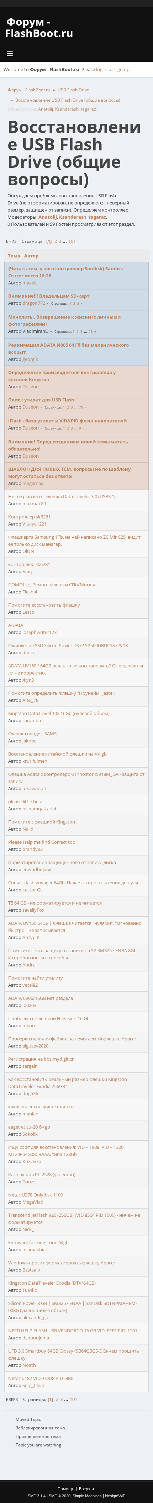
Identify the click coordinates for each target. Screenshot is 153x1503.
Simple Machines (87, 1496)
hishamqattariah (40, 808)
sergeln (30, 1066)
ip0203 (29, 1005)
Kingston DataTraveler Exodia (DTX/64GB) (52, 1283)
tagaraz (88, 109)
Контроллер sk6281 (29, 516)
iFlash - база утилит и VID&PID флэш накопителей (67, 420)
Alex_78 (30, 700)
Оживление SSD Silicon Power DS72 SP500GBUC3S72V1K (68, 645)
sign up (122, 69)
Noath (29, 1365)
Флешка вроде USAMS (32, 733)
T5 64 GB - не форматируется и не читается (55, 903)
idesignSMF (115, 1496)
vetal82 (30, 985)
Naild (27, 829)
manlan (30, 1113)
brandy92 (32, 849)
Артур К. (31, 937)
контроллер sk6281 (29, 564)
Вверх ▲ (87, 1488)
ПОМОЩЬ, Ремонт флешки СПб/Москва (52, 584)
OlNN (28, 551)
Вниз (11, 241)
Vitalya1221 (34, 524)
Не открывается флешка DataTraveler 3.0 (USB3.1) (62, 496)
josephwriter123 (39, 632)
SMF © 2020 (59, 1496)
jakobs (29, 740)
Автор (31, 255)
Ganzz (28, 1181)
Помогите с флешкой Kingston (41, 822)
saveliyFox (33, 910)
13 (91, 331)
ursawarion (34, 788)
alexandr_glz (35, 1317)
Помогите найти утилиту (35, 978)
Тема (14, 255)
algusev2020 (35, 1046)
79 (81, 407)
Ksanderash (67, 109)
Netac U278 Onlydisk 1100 (35, 1195)
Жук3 (28, 680)
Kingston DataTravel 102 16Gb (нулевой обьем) (59, 713)
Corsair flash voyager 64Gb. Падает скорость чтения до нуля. (73, 882)
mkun (28, 1025)
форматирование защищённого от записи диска (62, 862)
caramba (31, 720)
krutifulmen (34, 761)
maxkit (29, 282)
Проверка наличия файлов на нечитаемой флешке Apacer (72, 1038)
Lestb (28, 612)
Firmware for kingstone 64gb (38, 1242)
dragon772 (33, 303)
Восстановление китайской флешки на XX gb (57, 754)
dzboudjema (35, 1337)
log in (101, 69)
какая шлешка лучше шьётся (40, 1106)
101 (72, 241)
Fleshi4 (29, 591)
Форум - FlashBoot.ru (39, 27)
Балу (27, 571)
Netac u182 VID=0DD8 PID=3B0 (40, 1378)
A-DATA (15, 625)
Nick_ (28, 1229)
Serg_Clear (33, 1385)
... (65, 241)
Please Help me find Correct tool (42, 842)
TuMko (29, 1290)
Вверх (12, 1399)
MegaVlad (32, 1202)
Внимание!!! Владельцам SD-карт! (49, 296)
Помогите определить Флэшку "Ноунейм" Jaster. (61, 693)
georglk (30, 359)
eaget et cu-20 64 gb (29, 1127)
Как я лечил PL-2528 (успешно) (41, 1174)
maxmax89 (34, 503)
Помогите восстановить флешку (44, 605)
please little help (25, 801)
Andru (29, 964)
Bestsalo (31, 1270)
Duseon (30, 386)
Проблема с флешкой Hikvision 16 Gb (49, 1018)
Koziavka (31, 1161)
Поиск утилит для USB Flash (41, 399)
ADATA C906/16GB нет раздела (40, 998)
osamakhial (34, 1249)
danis (28, 652)
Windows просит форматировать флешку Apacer (61, 1262)
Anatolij (45, 109)
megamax (32, 483)
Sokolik (30, 1134)
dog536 (30, 1093)
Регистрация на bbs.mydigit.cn (41, 1059)
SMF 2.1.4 (37, 1496)
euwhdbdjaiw (36, 869)
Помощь (66, 1488)
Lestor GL (32, 889)
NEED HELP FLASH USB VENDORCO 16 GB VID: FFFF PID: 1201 (72, 1330)
